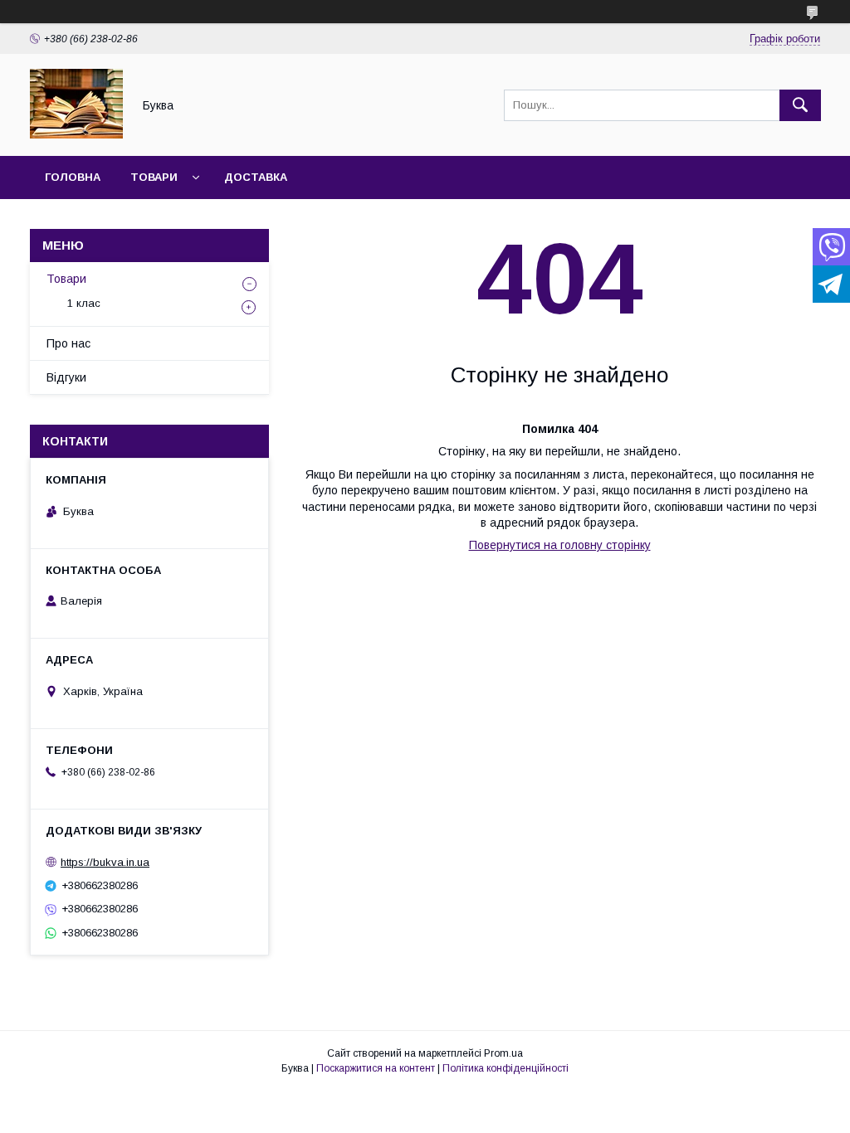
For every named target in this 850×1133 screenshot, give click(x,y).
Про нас (68, 343)
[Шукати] (800, 105)
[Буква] (76, 134)
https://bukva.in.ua (105, 862)
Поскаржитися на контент (375, 1068)
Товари (154, 177)
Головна (72, 177)
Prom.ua (503, 1053)
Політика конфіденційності (505, 1068)
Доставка (255, 177)
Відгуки (66, 377)
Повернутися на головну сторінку (560, 545)
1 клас (83, 303)
